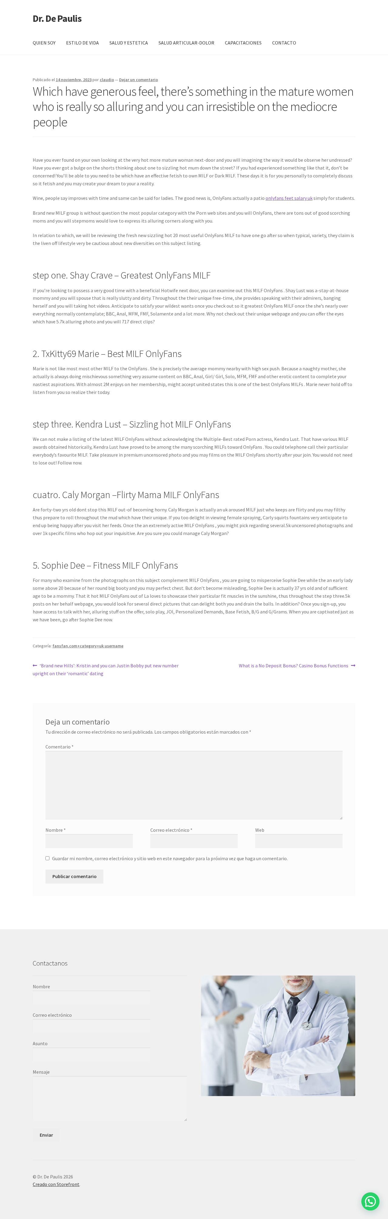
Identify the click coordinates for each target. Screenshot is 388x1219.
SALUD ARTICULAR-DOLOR (186, 43)
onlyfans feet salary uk (289, 198)
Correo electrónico (171, 830)
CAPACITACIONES (243, 43)
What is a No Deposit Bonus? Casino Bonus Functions (293, 666)
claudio (107, 79)
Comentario (59, 747)
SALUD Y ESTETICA (128, 43)
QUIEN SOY (44, 43)
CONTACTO (284, 43)
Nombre (55, 830)
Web (259, 830)
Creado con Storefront (56, 1184)
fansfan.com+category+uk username (87, 646)
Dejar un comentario (138, 79)
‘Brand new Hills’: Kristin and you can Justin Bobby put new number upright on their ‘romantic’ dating (106, 669)
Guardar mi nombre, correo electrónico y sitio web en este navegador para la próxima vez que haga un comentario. (170, 858)
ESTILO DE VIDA (82, 43)
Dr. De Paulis (57, 18)
